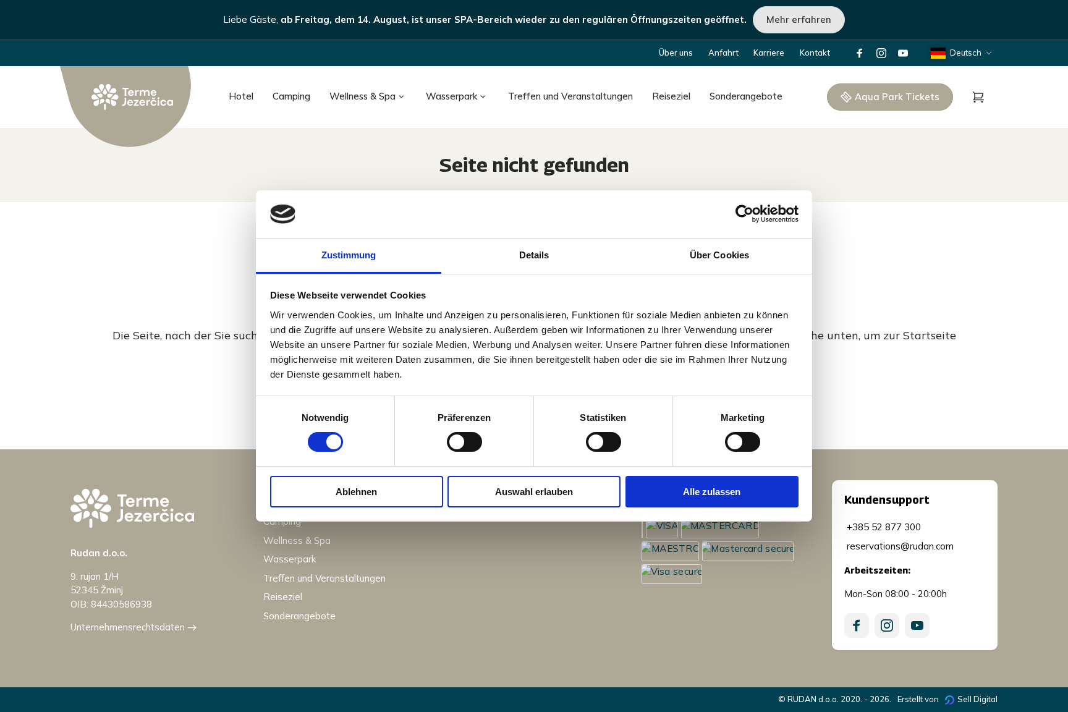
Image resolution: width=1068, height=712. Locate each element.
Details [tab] (534, 255)
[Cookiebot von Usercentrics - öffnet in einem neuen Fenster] (744, 214)
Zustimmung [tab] (348, 255)
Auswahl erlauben (534, 491)
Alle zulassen (711, 491)
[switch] (464, 442)
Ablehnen (356, 491)
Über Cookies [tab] (719, 255)
